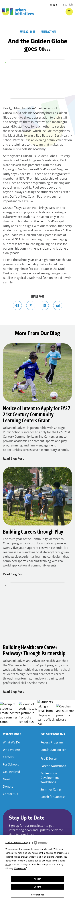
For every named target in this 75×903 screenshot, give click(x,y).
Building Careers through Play (33, 531)
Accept (37, 879)
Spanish (68, 4)
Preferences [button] (20, 868)
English (54, 4)
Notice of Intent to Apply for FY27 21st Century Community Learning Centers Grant (36, 414)
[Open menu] (69, 11)
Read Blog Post (13, 458)
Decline (37, 887)
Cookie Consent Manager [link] (17, 842)
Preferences (37, 894)
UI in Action (48, 32)
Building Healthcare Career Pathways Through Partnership (34, 650)
